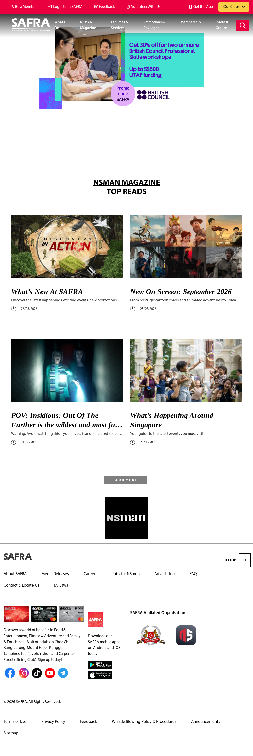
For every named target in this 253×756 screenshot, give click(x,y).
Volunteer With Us (145, 7)
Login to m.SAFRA (68, 7)
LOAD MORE (125, 480)
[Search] (242, 25)
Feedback (107, 7)
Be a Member (26, 7)
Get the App (203, 7)
